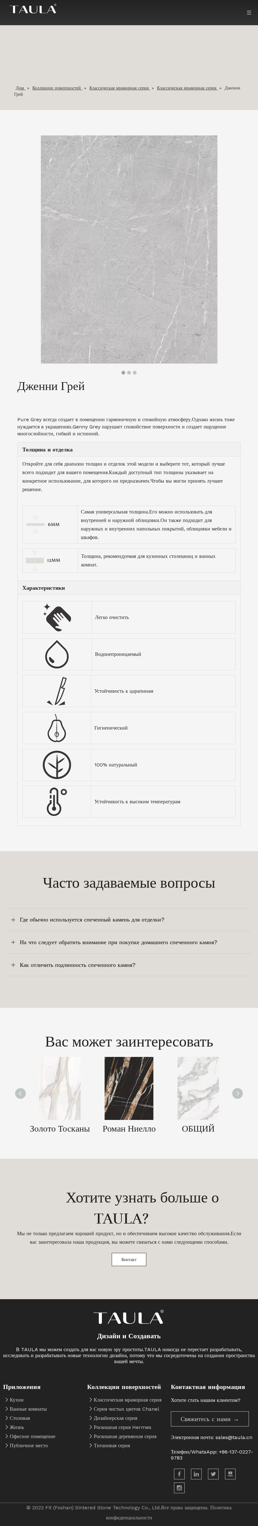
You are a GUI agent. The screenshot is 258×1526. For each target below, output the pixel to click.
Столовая (20, 1418)
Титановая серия (112, 1446)
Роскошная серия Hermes (122, 1427)
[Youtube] (230, 1474)
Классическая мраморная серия (127, 1400)
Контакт (129, 1259)
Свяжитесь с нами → (210, 1419)
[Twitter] (213, 1474)
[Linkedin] (196, 1474)
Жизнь (17, 1427)
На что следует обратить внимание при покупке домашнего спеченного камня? (118, 942)
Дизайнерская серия (115, 1418)
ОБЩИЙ (198, 1128)
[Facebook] (179, 1474)
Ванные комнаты (28, 1409)
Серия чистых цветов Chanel (126, 1409)
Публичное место (29, 1446)
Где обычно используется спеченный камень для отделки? (92, 919)
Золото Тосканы (60, 1128)
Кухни (17, 1400)
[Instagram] (179, 1488)
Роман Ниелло (129, 1128)
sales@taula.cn (234, 1437)
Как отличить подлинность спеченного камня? (78, 964)
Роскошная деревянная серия (125, 1436)
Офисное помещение (32, 1436)
